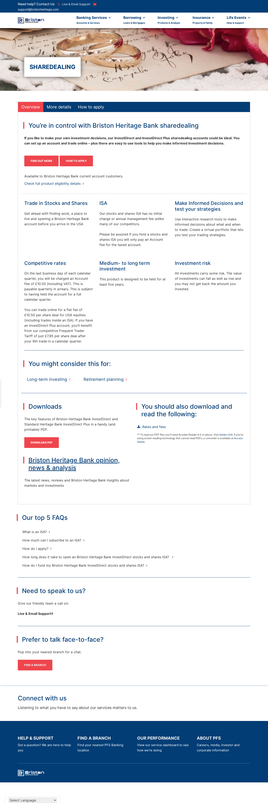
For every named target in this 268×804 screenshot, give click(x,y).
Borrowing (134, 20)
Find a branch (35, 665)
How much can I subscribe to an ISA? (51, 540)
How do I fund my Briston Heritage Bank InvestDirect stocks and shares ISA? (83, 565)
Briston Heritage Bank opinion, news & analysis (74, 463)
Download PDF (42, 442)
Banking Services (92, 20)
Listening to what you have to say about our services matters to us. (77, 707)
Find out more (41, 161)
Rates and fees (154, 427)
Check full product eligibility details (52, 183)
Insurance (203, 20)
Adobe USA (226, 434)
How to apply (91, 106)
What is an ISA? (34, 532)
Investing (169, 20)
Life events (237, 20)
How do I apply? (35, 548)
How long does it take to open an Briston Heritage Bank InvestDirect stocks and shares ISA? (96, 557)
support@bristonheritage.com (38, 9)
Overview (30, 106)
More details (59, 106)
